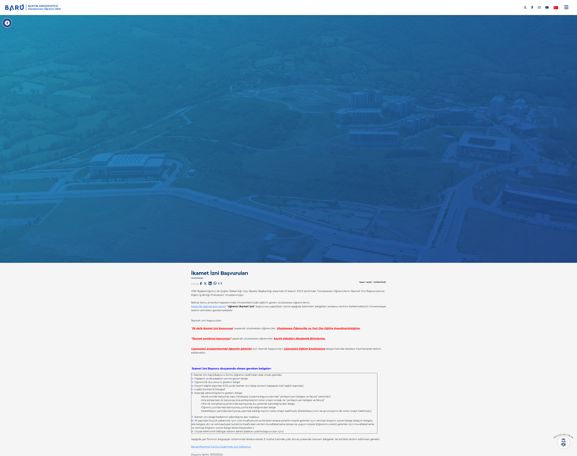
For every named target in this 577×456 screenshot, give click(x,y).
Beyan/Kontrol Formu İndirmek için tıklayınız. (221, 446)
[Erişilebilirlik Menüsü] (7, 23)
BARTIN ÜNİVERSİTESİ (43, 6)
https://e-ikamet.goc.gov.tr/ (208, 306)
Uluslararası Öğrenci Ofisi (44, 9)
